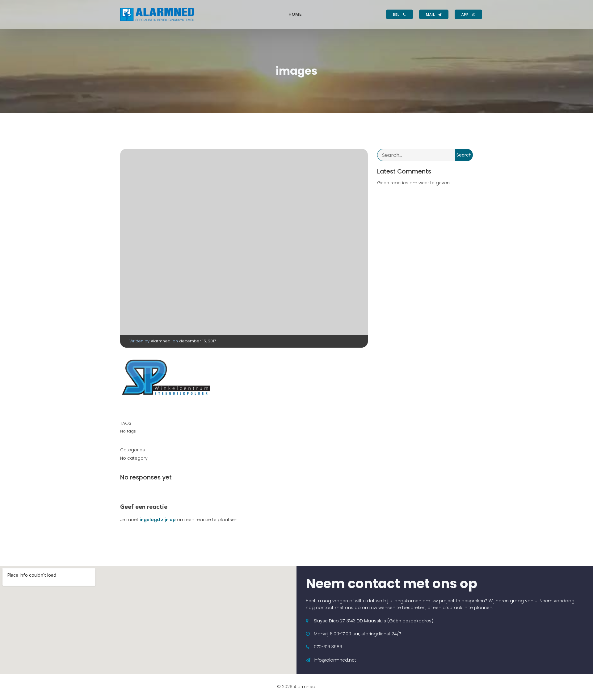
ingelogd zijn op (158, 519)
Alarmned (160, 341)
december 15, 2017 (197, 341)
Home (294, 14)
